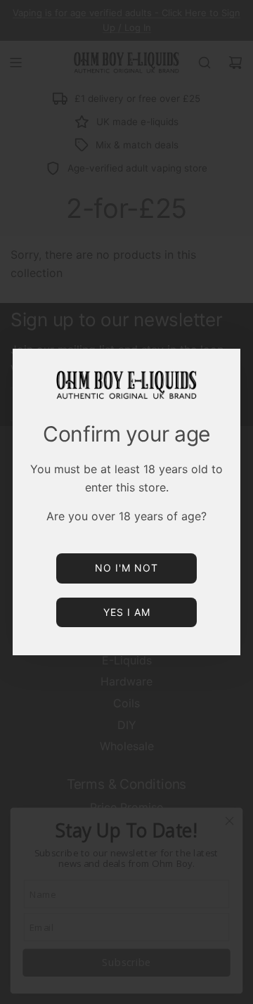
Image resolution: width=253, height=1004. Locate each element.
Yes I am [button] (126, 612)
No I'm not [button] (126, 568)
